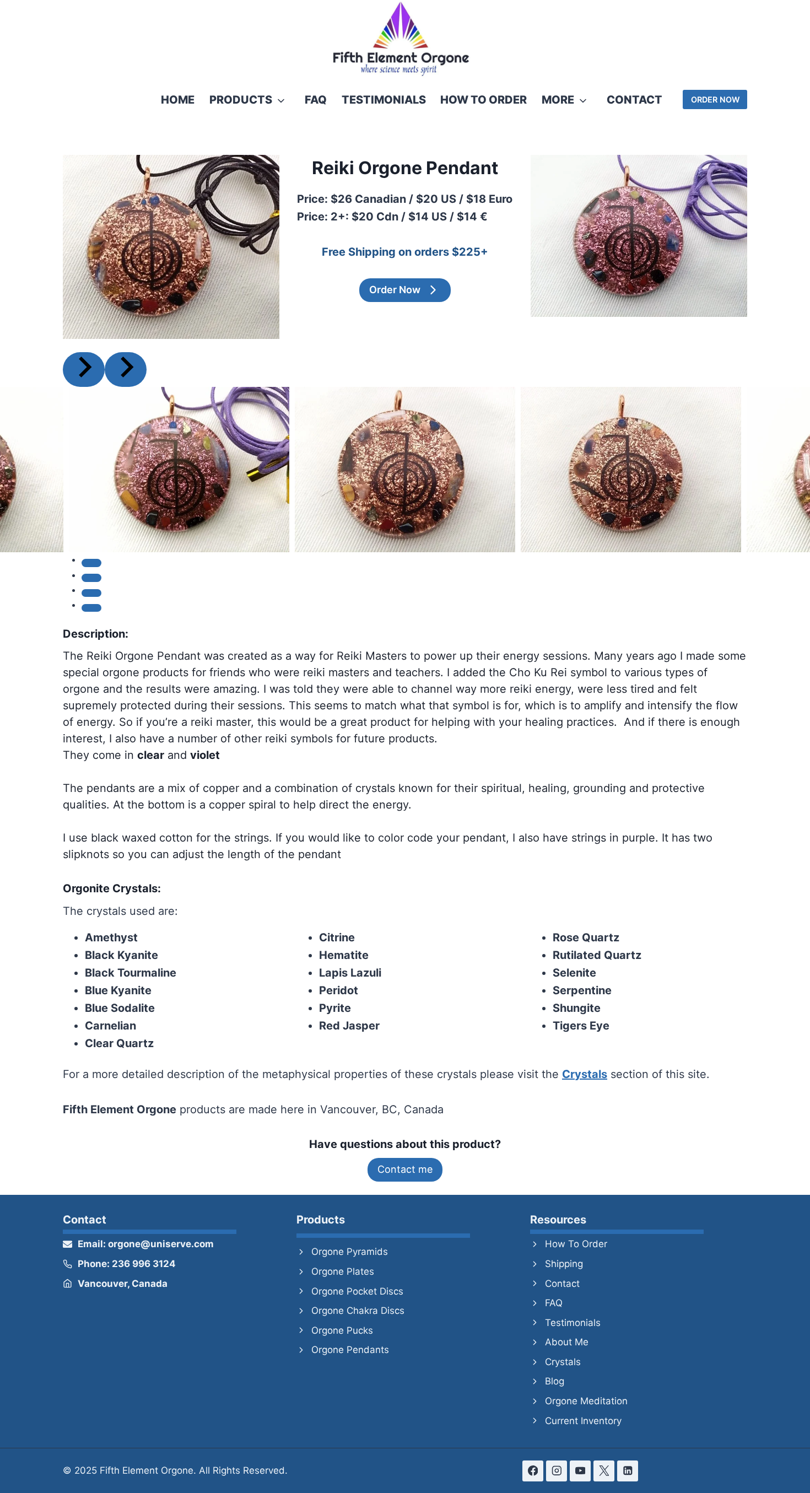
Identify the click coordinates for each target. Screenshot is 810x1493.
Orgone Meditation (586, 1400)
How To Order (483, 99)
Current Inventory (583, 1420)
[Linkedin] (627, 1470)
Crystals (563, 1361)
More (558, 99)
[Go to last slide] (84, 369)
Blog (554, 1381)
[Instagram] (556, 1470)
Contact (634, 99)
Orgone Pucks (342, 1330)
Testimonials (384, 99)
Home (178, 99)
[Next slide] (126, 369)
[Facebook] (532, 1470)
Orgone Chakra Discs (357, 1310)
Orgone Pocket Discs (357, 1291)
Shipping (564, 1263)
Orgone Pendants (350, 1349)
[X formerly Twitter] (603, 1470)
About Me (566, 1342)
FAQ (316, 99)
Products (240, 99)
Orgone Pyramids (349, 1251)
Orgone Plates (342, 1271)
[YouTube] (580, 1470)
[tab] (91, 563)
